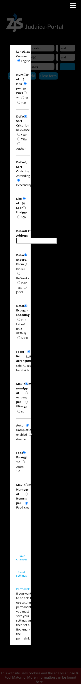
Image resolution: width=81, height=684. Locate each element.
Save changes (21, 557)
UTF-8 (26, 313)
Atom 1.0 (20, 469)
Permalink (23, 589)
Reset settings (21, 574)
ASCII (24, 338)
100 (23, 103)
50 (26, 98)
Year (24, 135)
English (25, 61)
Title (24, 139)
